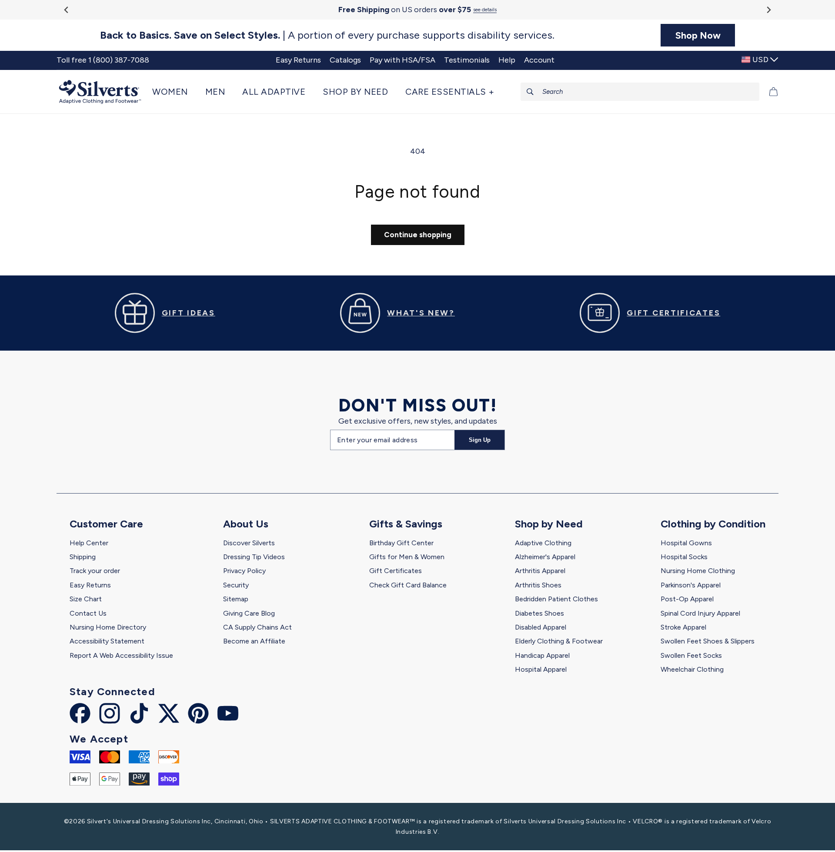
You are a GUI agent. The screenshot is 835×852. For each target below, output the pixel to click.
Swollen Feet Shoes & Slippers (708, 641)
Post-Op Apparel (687, 599)
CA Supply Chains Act (257, 627)
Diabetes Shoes (539, 613)
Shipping (83, 557)
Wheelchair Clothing (692, 669)
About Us (245, 523)
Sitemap (235, 599)
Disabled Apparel (540, 627)
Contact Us (88, 613)
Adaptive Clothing (543, 543)
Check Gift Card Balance (408, 585)
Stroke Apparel (683, 627)
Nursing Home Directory (108, 627)
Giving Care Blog (249, 613)
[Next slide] (768, 10)
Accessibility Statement (107, 641)
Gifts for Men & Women (406, 557)
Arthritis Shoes (538, 585)
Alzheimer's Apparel (545, 557)
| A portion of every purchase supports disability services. (327, 35)
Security (236, 585)
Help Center (89, 543)
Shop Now (698, 35)
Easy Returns (90, 585)
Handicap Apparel (542, 655)
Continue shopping (417, 234)
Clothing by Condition (713, 523)
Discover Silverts (249, 543)
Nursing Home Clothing (698, 571)
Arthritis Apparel (540, 571)
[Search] (530, 91)
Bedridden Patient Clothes (556, 599)
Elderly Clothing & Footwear (559, 641)
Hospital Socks (684, 557)
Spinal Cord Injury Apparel (700, 613)
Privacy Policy (244, 571)
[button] (174, 91)
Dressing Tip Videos (254, 557)
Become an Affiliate (254, 641)
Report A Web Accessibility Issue (121, 655)
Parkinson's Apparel (691, 585)
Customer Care (106, 523)
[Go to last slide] (67, 10)
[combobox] (640, 92)
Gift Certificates (395, 571)
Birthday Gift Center (401, 543)
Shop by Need (549, 523)
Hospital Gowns (686, 543)
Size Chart (86, 599)
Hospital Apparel (541, 669)
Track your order (95, 571)
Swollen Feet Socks (691, 655)
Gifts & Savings (405, 523)
